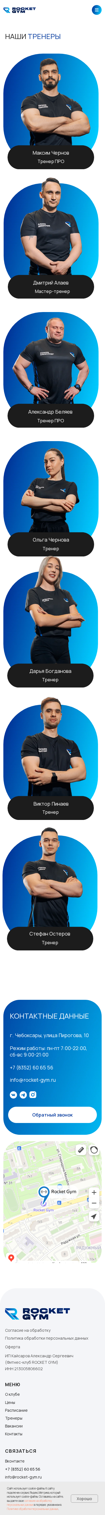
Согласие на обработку (27, 1330)
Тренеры (13, 1418)
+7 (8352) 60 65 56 (22, 1469)
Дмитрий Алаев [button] (51, 282)
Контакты (13, 1433)
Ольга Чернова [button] (51, 539)
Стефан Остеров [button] (49, 933)
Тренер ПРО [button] (51, 161)
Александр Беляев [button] (50, 411)
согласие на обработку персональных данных (29, 1503)
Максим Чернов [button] (50, 152)
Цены (10, 1402)
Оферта (12, 1346)
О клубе (12, 1394)
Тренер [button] (50, 942)
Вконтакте (15, 1461)
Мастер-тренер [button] (52, 291)
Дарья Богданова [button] (50, 671)
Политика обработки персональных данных (46, 1338)
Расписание (16, 1410)
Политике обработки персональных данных (32, 1509)
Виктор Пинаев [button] (51, 803)
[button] (52, 878)
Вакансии (14, 1426)
